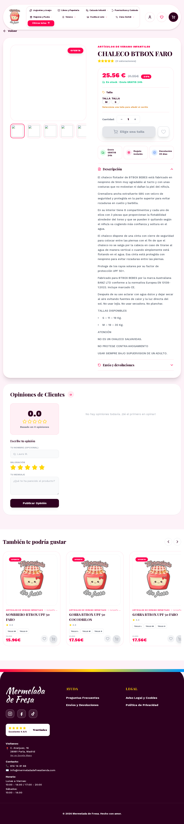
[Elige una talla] (53, 639)
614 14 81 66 (16, 765)
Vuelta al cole (97, 17)
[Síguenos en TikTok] (33, 713)
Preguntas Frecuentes (82, 698)
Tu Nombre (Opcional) (24, 447)
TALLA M (106, 100)
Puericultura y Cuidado (126, 10)
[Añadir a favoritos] (163, 131)
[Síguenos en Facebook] (21, 713)
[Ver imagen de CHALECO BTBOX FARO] (17, 131)
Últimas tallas (39, 23)
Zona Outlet (125, 17)
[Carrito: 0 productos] (173, 17)
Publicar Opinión (35, 503)
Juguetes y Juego (42, 10)
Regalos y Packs (41, 17)
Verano (69, 17)
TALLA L (74, 631)
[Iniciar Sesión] (150, 17)
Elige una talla (132, 131)
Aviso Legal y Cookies (141, 698)
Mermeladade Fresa (25, 695)
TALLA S (115, 100)
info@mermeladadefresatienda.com (30, 770)
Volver (12, 31)
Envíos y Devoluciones (82, 705)
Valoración (17, 462)
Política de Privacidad (142, 705)
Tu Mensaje (17, 474)
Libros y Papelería (70, 10)
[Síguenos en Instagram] (10, 713)
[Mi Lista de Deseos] (162, 17)
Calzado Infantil (97, 10)
